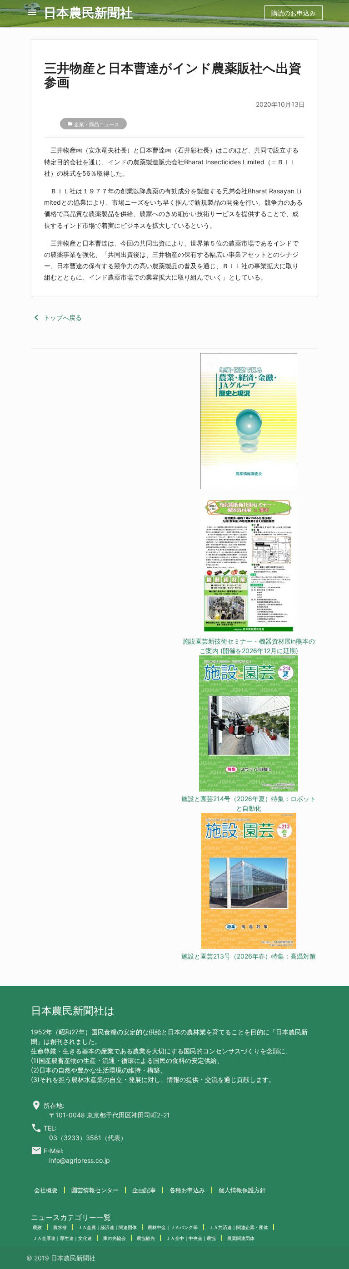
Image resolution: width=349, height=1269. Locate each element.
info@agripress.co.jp (79, 1160)
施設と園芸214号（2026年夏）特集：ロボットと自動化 (248, 803)
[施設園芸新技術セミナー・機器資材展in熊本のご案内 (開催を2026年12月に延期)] (248, 567)
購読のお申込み (293, 13)
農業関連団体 (240, 1238)
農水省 (60, 1227)
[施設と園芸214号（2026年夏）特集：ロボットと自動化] (248, 724)
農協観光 (146, 1238)
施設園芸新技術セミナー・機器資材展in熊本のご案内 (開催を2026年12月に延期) (249, 645)
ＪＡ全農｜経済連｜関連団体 (107, 1227)
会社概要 (46, 1190)
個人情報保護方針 (242, 1190)
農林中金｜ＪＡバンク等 (173, 1227)
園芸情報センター (95, 1190)
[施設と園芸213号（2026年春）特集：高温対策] (248, 882)
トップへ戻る (56, 317)
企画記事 (144, 1190)
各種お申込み (187, 1190)
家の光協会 (114, 1238)
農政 (37, 1227)
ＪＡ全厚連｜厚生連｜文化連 (62, 1238)
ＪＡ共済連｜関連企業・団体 (238, 1227)
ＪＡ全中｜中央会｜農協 (191, 1238)
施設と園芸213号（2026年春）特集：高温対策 (248, 956)
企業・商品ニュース (96, 124)
